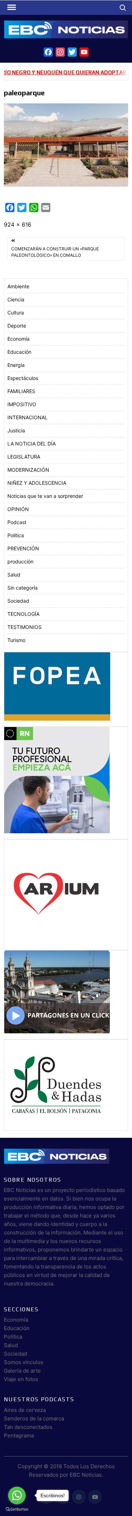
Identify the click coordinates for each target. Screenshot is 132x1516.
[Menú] (11, 7)
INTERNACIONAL (27, 417)
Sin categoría (22, 588)
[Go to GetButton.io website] (17, 1509)
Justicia (16, 430)
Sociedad (18, 601)
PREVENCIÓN (23, 548)
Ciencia (15, 299)
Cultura (15, 313)
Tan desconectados (28, 1427)
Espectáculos (22, 378)
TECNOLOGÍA (23, 614)
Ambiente (18, 286)
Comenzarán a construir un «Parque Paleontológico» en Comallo (55, 252)
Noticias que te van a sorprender (45, 496)
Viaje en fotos (21, 1379)
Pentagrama (19, 1435)
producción (20, 561)
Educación (19, 352)
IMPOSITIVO (21, 404)
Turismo (16, 640)
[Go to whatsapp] (17, 1495)
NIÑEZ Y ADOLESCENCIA (36, 483)
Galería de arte (22, 1370)
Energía (16, 365)
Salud (13, 575)
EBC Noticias (86, 1474)
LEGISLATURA (23, 457)
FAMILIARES (21, 391)
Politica (15, 535)
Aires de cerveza (25, 1410)
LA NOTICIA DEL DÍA (31, 444)
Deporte (16, 326)
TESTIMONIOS (24, 627)
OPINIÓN (18, 509)
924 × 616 (17, 224)
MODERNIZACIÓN (28, 470)
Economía (18, 339)
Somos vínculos (23, 1362)
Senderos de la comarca (34, 1418)
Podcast (16, 522)
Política (13, 1336)
